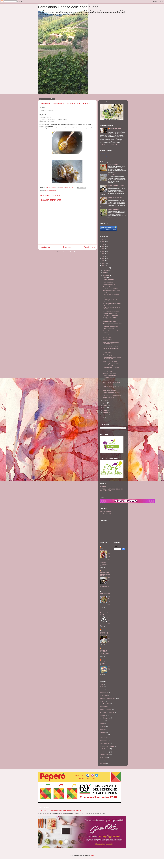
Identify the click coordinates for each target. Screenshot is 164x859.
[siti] (108, 230)
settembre (106, 275)
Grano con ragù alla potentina (111, 294)
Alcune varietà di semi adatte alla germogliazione (112, 304)
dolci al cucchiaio (104, 704)
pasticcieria (103, 726)
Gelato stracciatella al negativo (111, 380)
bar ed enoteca (104, 695)
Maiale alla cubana (108, 282)
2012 (103, 261)
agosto (105, 277)
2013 (103, 258)
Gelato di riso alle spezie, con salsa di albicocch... (111, 387)
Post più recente (44, 247)
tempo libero (103, 757)
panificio (102, 721)
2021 (103, 239)
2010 (103, 265)
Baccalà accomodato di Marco (111, 392)
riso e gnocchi (103, 740)
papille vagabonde (103, 549)
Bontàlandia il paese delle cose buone (68, 7)
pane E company (104, 718)
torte (101, 760)
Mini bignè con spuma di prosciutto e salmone (109, 374)
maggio (105, 405)
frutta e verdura (104, 706)
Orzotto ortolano (107, 339)
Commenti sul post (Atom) (70, 252)
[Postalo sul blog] (80, 188)
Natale (101, 687)
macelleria (102, 715)
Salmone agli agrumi (113, 209)
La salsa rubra (107, 337)
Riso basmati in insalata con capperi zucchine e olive (110, 287)
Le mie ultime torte (113, 164)
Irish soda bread (107, 371)
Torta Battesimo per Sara (109, 640)
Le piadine (105, 297)
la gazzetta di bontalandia (107, 712)
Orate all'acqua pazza (109, 355)
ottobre (105, 272)
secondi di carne (104, 752)
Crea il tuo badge (104, 156)
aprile (105, 407)
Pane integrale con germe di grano (112, 323)
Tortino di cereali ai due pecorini (111, 311)
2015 (103, 253)
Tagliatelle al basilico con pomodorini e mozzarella (110, 314)
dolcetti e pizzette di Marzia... (103, 663)
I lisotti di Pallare (112, 175)
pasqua (102, 723)
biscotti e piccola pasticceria (107, 698)
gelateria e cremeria (50, 190)
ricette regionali (104, 737)
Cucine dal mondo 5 (105, 511)
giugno (105, 403)
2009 (103, 418)
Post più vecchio (89, 247)
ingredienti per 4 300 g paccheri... (112, 395)
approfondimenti (104, 692)
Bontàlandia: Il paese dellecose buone (105, 574)
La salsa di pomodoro (109, 335)
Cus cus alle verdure (108, 279)
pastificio (102, 729)
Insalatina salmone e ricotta (110, 346)
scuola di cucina (104, 749)
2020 (103, 241)
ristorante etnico (104, 743)
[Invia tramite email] (78, 188)
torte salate (103, 763)
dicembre (106, 268)
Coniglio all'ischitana (108, 328)
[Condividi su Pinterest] (85, 188)
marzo (105, 410)
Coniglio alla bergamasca (110, 361)
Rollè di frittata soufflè (109, 284)
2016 (103, 251)
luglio (104, 400)
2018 (103, 246)
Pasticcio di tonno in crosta (110, 326)
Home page (67, 247)
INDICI (101, 684)
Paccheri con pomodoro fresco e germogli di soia (112, 357)
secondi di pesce (104, 754)
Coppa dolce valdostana (109, 390)
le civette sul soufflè (105, 514)
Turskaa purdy (107, 352)
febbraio (105, 412)
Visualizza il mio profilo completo (109, 144)
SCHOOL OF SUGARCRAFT (104, 651)
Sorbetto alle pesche (108, 397)
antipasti (102, 690)
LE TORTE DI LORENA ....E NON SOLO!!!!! (104, 634)
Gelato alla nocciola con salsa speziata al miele (111, 342)
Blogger (92, 855)
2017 (103, 249)
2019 (103, 244)
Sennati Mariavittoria (104, 153)
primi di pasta (103, 735)
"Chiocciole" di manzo (109, 377)
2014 (103, 256)
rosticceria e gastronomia (107, 746)
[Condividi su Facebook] (83, 188)
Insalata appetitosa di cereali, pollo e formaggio (111, 364)
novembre (106, 270)
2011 (103, 263)
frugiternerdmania (115, 128)
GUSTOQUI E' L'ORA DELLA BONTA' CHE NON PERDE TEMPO (111, 489)
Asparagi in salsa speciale (110, 321)
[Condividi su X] (82, 188)
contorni (102, 701)
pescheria (102, 732)
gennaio (105, 415)
